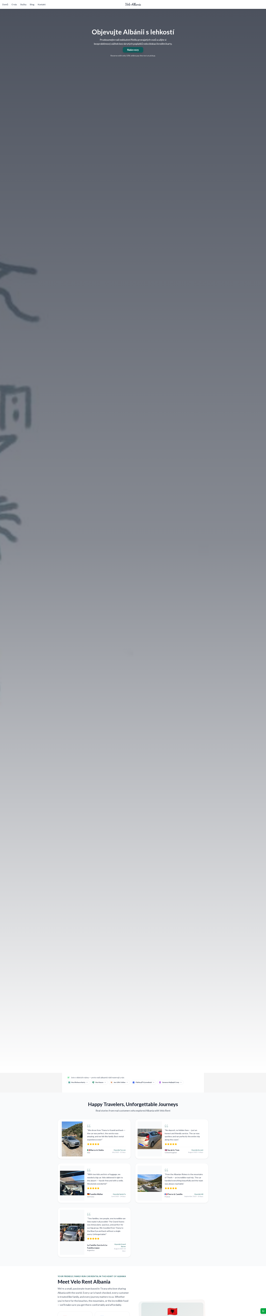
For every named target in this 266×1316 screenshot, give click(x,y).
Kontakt (42, 4)
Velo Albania (133, 4)
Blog (32, 4)
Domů (5, 4)
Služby (23, 4)
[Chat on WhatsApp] (263, 1311)
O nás (14, 4)
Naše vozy (133, 49)
